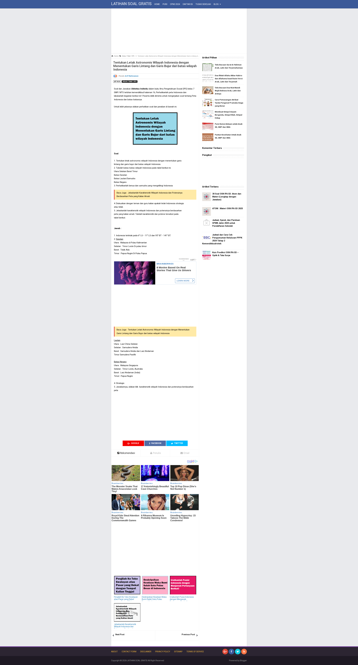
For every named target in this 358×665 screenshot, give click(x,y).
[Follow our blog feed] (244, 651)
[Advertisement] (179, 30)
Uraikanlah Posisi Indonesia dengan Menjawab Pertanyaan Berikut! (182, 599)
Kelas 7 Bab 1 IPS (129, 81)
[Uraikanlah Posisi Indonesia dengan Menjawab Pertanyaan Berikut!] (183, 585)
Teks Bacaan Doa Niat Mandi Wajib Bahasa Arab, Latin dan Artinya (228, 91)
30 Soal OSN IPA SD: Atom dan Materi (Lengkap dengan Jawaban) (226, 197)
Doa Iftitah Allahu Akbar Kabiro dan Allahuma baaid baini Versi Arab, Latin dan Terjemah (229, 78)
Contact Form (129, 651)
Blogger (243, 660)
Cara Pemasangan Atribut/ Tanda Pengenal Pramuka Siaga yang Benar (229, 103)
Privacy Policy (162, 651)
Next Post (119, 634)
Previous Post (188, 634)
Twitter (178, 443)
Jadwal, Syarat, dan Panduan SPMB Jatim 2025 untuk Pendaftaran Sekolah (226, 223)
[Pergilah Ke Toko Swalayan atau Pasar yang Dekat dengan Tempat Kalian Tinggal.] (127, 585)
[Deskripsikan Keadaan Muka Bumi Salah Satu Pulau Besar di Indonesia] (155, 585)
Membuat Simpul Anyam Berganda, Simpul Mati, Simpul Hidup (228, 115)
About (114, 651)
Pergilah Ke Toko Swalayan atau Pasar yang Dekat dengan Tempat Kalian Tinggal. (126, 600)
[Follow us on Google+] (225, 651)
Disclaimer (145, 651)
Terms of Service (195, 651)
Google (135, 443)
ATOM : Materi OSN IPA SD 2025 (227, 208)
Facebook (156, 443)
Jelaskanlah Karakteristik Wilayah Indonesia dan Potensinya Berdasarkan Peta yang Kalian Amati (125, 627)
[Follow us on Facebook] (231, 651)
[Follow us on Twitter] (238, 651)
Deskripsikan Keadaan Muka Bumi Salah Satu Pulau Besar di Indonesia (154, 599)
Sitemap (178, 651)
